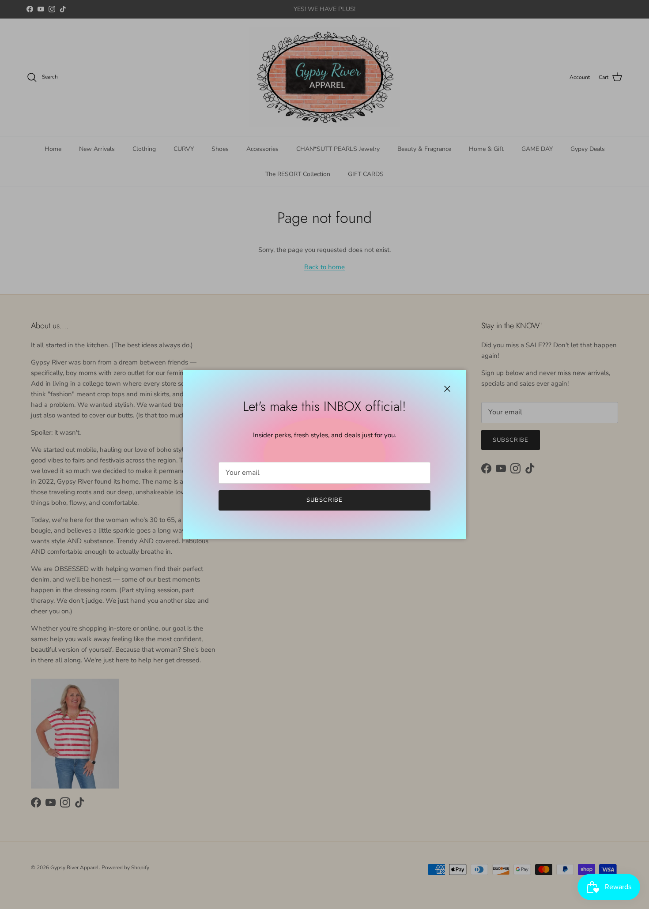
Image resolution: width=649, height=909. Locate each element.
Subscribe (324, 500)
